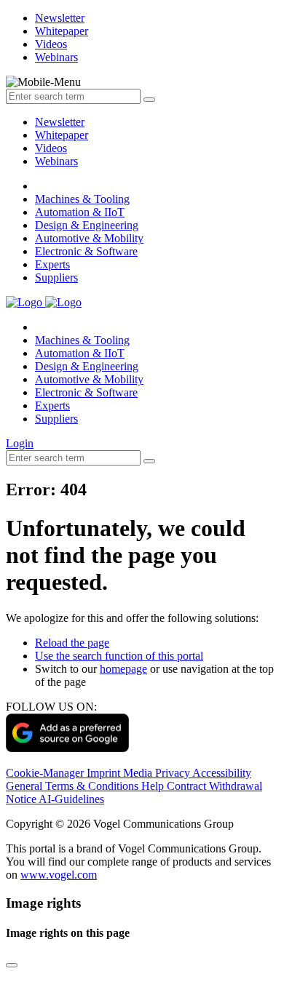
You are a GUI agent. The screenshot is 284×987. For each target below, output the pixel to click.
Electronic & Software (86, 251)
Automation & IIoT (80, 212)
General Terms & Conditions (73, 786)
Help (154, 786)
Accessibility (221, 773)
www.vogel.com (58, 874)
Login (19, 443)
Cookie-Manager (46, 773)
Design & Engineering (86, 225)
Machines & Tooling (82, 199)
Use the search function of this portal (119, 656)
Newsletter (59, 122)
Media (139, 773)
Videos (51, 148)
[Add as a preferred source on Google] (67, 748)
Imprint (105, 773)
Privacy (173, 773)
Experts (52, 264)
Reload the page (72, 642)
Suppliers (56, 277)
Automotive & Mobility (89, 238)
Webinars (56, 161)
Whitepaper (61, 135)
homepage (123, 669)
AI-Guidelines (71, 799)
